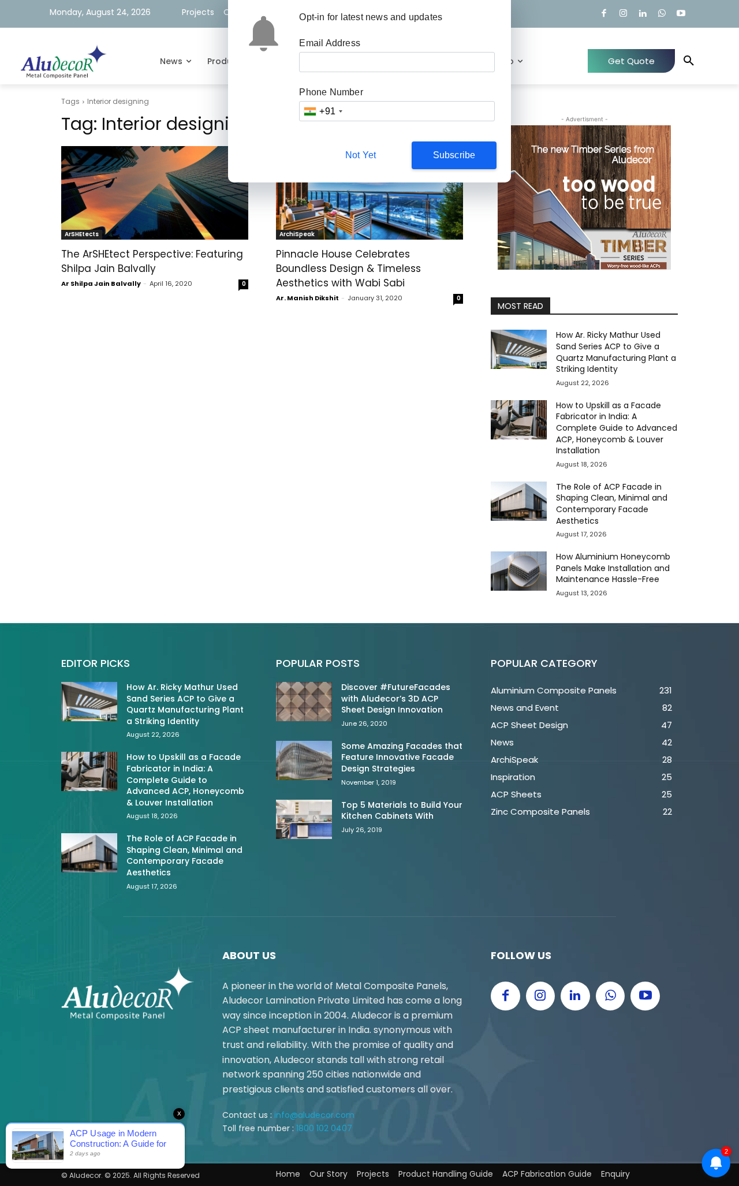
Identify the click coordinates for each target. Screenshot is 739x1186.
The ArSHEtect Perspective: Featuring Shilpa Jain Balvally (152, 261)
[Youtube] (681, 14)
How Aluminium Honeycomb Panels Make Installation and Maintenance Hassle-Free (613, 568)
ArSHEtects (82, 234)
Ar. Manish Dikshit (307, 298)
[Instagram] (623, 14)
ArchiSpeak (297, 234)
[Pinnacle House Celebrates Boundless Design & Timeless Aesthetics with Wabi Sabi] (369, 193)
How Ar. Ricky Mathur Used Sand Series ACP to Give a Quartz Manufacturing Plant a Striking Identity (616, 352)
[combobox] (323, 111)
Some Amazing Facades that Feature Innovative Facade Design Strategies (401, 757)
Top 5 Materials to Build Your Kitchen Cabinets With (401, 810)
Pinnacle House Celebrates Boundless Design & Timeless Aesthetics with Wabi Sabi (348, 268)
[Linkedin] (643, 14)
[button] (689, 61)
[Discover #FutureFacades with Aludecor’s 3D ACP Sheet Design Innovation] (304, 701)
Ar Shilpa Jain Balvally (101, 283)
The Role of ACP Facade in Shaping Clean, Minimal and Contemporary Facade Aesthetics (611, 504)
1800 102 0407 (324, 1128)
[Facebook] (604, 14)
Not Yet (360, 155)
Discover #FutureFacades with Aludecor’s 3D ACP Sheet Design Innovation (395, 698)
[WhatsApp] (662, 14)
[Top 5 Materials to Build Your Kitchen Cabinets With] (304, 819)
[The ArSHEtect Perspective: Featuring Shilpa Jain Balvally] (154, 193)
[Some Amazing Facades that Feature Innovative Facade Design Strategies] (304, 760)
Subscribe (454, 155)
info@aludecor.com (314, 1115)
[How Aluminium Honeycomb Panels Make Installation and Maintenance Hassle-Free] (519, 571)
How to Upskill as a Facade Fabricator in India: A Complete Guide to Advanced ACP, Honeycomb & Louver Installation (616, 428)
